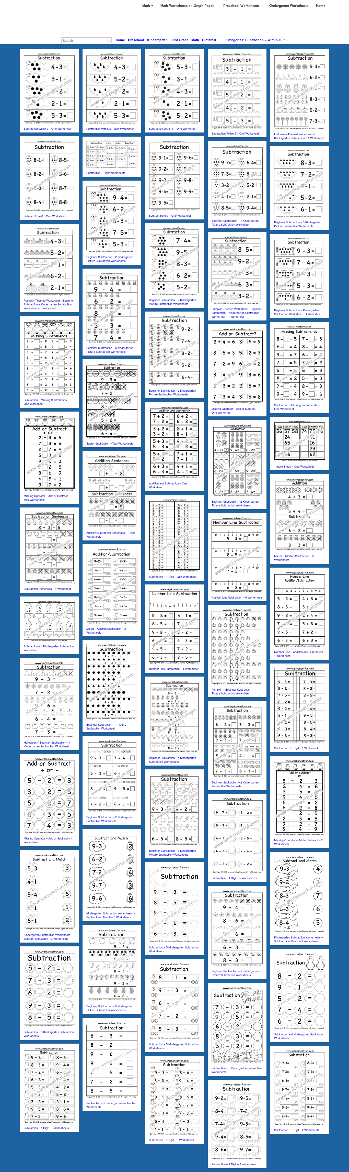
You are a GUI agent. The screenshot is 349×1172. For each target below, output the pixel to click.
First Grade (179, 39)
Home (120, 39)
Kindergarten (157, 39)
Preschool (136, 39)
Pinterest (209, 39)
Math (195, 39)
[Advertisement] (174, 23)
